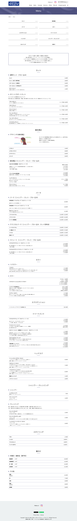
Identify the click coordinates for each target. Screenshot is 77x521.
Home (30, 5)
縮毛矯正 (54, 21)
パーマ (23, 26)
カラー (53, 26)
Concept (40, 5)
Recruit (55, 5)
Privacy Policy (36, 514)
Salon (35, 5)
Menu (50, 5)
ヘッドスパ (23, 38)
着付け (53, 44)
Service (45, 5)
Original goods (62, 5)
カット (23, 21)
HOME (9, 16)
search (68, 5)
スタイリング (23, 44)
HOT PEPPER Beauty (62, 1)
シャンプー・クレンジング (53, 38)
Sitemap (42, 514)
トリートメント (54, 32)
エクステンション (23, 32)
